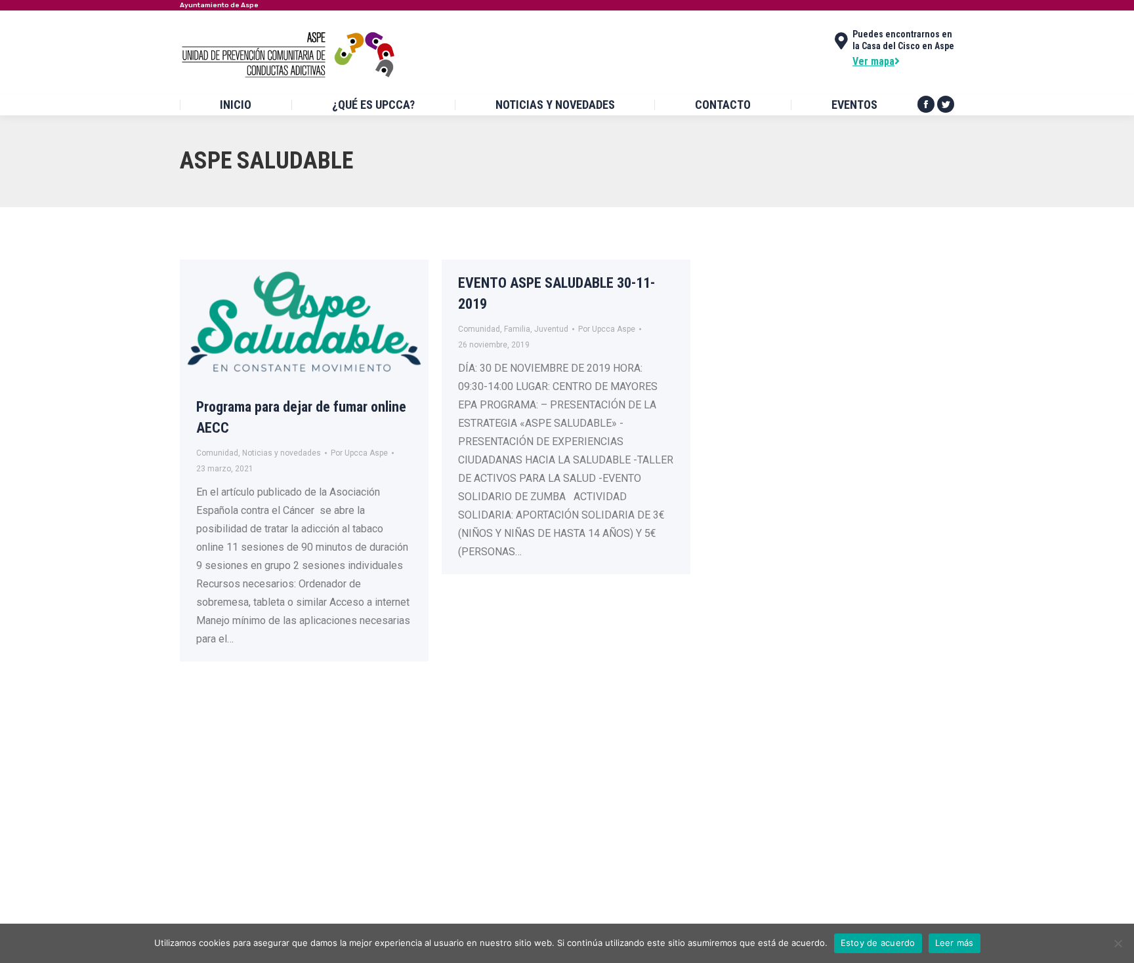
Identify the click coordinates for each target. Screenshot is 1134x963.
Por (359, 453)
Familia (517, 329)
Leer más (954, 942)
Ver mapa (873, 61)
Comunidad (217, 453)
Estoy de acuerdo (878, 942)
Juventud (551, 329)
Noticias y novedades (281, 453)
